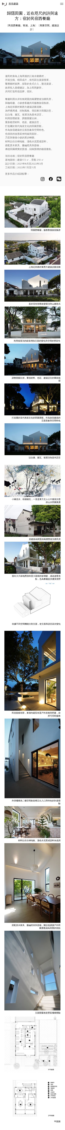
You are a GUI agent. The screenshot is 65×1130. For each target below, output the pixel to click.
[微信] (59, 179)
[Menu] (61, 3)
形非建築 (13, 3)
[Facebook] (50, 179)
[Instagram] (42, 179)
